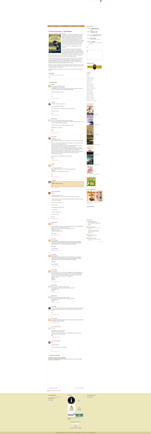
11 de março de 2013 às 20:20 (55, 302)
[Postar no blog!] (50, 73)
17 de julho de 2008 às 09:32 (55, 187)
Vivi (52, 102)
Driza (52, 180)
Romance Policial (90, 96)
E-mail (93, 41)
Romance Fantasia (62, 33)
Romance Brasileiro (90, 85)
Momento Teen (89, 81)
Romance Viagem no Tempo (91, 100)
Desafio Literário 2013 (92, 238)
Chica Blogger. (77, 432)
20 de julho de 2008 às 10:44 (55, 218)
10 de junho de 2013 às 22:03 (55, 351)
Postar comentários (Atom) (56, 390)
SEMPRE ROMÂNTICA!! (92, 221)
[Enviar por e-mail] (49, 73)
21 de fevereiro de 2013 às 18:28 (55, 250)
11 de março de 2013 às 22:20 (55, 314)
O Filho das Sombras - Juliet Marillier (60, 31)
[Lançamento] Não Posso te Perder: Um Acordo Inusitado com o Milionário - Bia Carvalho (94, 223)
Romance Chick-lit (90, 86)
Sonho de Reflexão (54, 326)
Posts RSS (93, 38)
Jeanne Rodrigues (54, 191)
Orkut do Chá (94, 31)
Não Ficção (89, 82)
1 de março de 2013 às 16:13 (55, 281)
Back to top (93, 432)
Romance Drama (89, 90)
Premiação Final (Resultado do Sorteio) (94, 239)
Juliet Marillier (56, 33)
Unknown (53, 269)
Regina (52, 306)
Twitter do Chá (94, 28)
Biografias (88, 74)
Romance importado (90, 94)
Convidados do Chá (90, 77)
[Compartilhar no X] (51, 73)
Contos (88, 75)
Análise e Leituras (91, 234)
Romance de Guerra (90, 89)
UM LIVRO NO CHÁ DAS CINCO (61, 432)
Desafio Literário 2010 (90, 78)
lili (51, 84)
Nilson (52, 254)
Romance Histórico (90, 93)
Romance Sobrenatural (91, 97)
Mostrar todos (101, 241)
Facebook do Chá (96, 35)
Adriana (52, 136)
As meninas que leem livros (93, 230)
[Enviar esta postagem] (49, 77)
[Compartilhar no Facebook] (52, 73)
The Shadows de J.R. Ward (92, 235)
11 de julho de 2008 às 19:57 (55, 98)
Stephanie (53, 222)
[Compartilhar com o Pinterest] (53, 73)
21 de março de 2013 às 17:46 (55, 322)
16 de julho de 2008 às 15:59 (55, 176)
